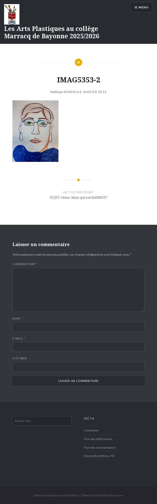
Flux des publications (98, 439)
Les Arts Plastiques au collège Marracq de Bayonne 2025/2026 (51, 32)
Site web (19, 358)
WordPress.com (113, 495)
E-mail (18, 338)
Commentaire (24, 264)
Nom (17, 318)
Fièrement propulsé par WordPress (56, 495)
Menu (143, 7)
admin (70, 92)
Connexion (91, 430)
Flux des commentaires (100, 447)
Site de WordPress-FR (99, 456)
